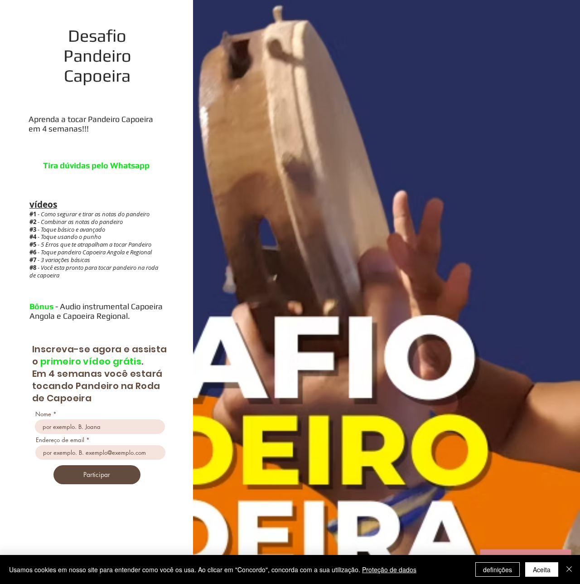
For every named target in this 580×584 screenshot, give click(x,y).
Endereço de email (60, 440)
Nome (43, 414)
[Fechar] (569, 569)
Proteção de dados (389, 569)
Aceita (542, 569)
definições (497, 569)
